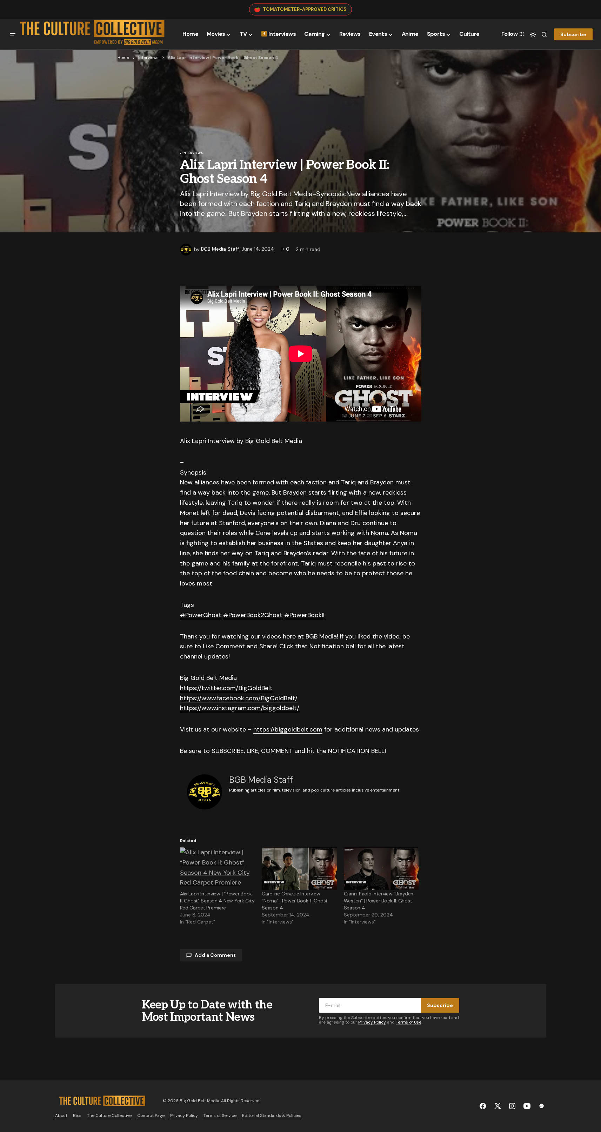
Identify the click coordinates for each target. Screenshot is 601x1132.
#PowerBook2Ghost (252, 615)
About (61, 1115)
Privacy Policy (372, 1022)
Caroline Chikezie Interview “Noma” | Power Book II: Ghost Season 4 (295, 901)
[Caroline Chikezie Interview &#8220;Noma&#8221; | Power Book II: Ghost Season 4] (299, 868)
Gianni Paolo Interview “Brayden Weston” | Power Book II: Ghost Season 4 (378, 901)
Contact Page (151, 1115)
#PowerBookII (304, 615)
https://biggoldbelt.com (287, 729)
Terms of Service (219, 1115)
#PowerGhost (200, 615)
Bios (77, 1115)
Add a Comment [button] (215, 955)
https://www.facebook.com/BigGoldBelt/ (239, 698)
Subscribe (573, 34)
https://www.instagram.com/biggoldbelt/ (239, 708)
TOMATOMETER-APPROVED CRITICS (305, 9)
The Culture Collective (109, 1115)
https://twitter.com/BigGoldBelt (226, 688)
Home (123, 57)
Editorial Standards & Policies (271, 1115)
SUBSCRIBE (228, 751)
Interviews (148, 57)
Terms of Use (408, 1022)
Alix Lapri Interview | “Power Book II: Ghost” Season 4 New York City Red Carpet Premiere (217, 901)
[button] (12, 34)
